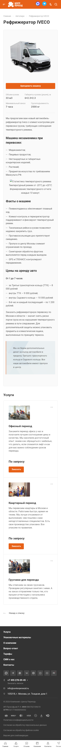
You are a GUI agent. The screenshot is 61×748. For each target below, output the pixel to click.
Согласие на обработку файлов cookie (21, 730)
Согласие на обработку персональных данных (25, 725)
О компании (9, 643)
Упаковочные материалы (17, 637)
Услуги (6, 632)
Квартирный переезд (22, 503)
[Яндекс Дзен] (33, 673)
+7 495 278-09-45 (17, 680)
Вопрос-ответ (10, 648)
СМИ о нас (8, 659)
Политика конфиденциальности (18, 720)
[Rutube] (54, 673)
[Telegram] (44, 4)
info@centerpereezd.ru (18, 688)
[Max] (38, 4)
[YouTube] (47, 673)
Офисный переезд (20, 426)
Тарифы (7, 654)
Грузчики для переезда (24, 579)
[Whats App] (20, 673)
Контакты (8, 665)
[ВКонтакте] (26, 673)
